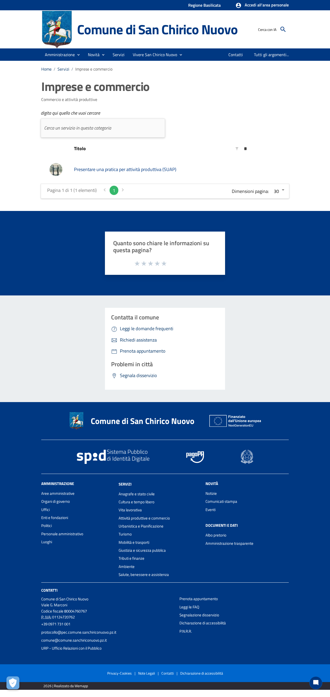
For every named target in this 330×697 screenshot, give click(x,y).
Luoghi (46, 542)
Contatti (49, 590)
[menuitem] (235, 54)
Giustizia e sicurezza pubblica (142, 550)
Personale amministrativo (62, 534)
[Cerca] (283, 29)
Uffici (45, 510)
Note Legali (146, 673)
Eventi (210, 510)
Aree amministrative (58, 493)
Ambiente (127, 567)
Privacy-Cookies (119, 673)
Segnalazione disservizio (199, 615)
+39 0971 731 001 (55, 624)
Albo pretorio (215, 535)
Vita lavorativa (130, 510)
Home (46, 69)
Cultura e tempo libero (136, 502)
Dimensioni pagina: (250, 191)
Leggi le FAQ (189, 607)
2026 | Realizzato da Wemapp (65, 685)
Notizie (211, 493)
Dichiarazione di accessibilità (202, 623)
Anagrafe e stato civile (137, 494)
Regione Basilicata (204, 5)
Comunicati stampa (221, 501)
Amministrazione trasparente (229, 543)
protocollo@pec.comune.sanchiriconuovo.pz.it (78, 632)
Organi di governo (55, 501)
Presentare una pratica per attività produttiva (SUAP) (125, 169)
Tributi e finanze (131, 558)
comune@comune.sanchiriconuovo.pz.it (74, 640)
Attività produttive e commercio (144, 518)
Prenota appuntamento (198, 599)
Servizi (63, 69)
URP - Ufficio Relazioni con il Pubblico (71, 648)
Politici (46, 526)
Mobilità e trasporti (134, 542)
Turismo (125, 534)
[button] (262, 5)
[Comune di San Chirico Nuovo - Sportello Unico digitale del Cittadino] (56, 29)
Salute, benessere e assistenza (144, 574)
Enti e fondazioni (54, 518)
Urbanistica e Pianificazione (141, 526)
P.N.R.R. (185, 631)
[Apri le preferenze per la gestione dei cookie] (12, 682)
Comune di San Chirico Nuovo (157, 29)
